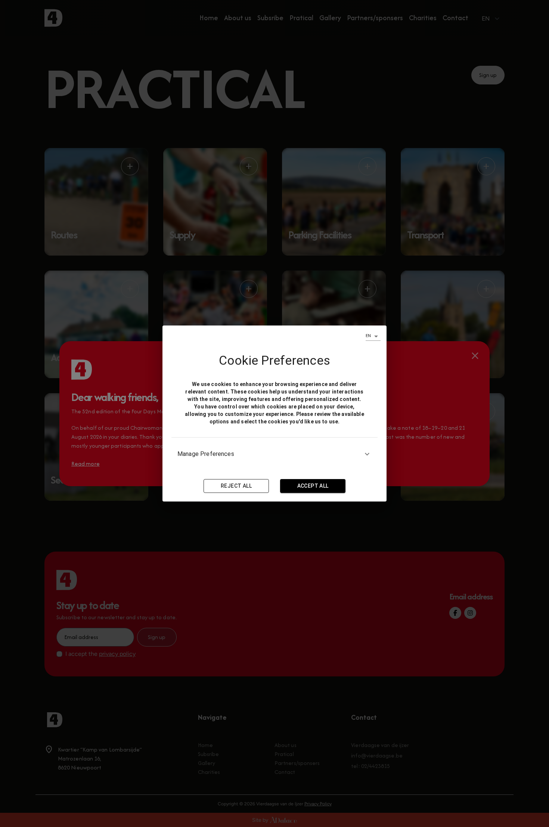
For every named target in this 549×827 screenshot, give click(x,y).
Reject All (236, 486)
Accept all (313, 486)
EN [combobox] (368, 335)
